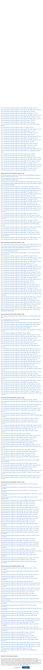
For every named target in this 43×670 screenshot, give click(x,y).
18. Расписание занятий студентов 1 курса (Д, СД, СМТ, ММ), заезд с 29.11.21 (21, 361)
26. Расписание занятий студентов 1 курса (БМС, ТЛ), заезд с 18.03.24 (19, 230)
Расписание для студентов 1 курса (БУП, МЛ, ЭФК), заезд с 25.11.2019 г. (20, 507)
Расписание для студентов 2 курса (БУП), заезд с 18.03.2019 (17, 581)
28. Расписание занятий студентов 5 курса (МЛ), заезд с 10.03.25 (18, 155)
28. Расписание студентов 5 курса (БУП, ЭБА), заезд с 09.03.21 (18, 442)
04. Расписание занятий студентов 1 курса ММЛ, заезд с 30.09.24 (18, 111)
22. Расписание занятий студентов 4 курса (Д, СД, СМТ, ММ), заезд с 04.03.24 (21, 222)
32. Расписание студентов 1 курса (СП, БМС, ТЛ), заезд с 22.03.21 (18, 453)
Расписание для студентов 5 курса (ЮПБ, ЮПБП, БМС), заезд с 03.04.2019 (21, 642)
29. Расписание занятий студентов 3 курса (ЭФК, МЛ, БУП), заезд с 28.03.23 (21, 304)
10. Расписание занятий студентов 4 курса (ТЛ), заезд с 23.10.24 (18, 122)
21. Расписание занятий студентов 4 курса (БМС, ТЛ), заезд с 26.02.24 (19, 220)
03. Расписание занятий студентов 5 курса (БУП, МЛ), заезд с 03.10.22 (19, 256)
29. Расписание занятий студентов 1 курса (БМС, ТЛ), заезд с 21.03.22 (19, 382)
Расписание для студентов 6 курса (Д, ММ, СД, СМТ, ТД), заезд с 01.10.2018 (21, 644)
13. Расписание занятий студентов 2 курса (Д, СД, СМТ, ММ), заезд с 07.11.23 (21, 129)
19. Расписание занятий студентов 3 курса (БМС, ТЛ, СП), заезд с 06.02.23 (21, 284)
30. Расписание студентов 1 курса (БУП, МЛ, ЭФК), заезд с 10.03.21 (19, 449)
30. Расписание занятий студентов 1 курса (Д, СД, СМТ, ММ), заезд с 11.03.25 (21, 159)
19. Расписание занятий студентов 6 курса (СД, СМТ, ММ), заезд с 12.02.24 (21, 215)
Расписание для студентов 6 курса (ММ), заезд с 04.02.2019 (17, 648)
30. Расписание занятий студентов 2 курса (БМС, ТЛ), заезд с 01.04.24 (19, 239)
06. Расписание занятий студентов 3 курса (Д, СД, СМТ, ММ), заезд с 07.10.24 (21, 115)
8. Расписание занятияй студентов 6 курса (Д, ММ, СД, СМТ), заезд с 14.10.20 (21, 475)
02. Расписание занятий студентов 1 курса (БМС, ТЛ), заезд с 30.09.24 (19, 108)
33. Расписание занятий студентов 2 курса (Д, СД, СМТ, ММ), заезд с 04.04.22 (21, 389)
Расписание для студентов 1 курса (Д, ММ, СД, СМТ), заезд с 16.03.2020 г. (20, 511)
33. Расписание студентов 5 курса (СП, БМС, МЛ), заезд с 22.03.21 (18, 455)
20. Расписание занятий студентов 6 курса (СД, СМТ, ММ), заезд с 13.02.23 (21, 286)
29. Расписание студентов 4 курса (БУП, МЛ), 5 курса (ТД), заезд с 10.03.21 (21, 444)
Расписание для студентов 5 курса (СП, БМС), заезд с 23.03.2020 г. (19, 559)
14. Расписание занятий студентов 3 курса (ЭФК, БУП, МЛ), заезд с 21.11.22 (21, 275)
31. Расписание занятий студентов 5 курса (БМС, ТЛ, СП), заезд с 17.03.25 (21, 161)
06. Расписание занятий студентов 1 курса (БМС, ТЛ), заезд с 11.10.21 (19, 338)
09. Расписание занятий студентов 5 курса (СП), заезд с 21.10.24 (18, 120)
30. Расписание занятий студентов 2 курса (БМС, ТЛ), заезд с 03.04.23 (19, 305)
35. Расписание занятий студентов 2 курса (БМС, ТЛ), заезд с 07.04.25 (19, 168)
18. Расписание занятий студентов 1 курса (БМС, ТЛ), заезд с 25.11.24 (19, 138)
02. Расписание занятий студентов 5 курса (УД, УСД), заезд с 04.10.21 (19, 326)
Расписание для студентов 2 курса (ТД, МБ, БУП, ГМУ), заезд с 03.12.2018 (20, 590)
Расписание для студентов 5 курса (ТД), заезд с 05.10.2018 (17, 634)
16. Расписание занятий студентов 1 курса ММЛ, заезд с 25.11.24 (18, 134)
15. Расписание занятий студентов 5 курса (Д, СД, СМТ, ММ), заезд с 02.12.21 (21, 356)
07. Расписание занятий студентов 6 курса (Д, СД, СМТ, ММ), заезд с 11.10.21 (21, 340)
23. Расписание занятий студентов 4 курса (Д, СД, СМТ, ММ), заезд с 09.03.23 (21, 291)
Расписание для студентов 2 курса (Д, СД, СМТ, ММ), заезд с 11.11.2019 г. (20, 518)
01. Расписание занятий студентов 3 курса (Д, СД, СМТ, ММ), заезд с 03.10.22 (21, 244)
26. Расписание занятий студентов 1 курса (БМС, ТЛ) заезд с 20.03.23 (19, 298)
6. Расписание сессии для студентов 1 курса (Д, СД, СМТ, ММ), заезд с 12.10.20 (22, 470)
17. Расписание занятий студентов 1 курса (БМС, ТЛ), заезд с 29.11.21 (19, 359)
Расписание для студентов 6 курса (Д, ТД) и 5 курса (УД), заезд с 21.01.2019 (21, 646)
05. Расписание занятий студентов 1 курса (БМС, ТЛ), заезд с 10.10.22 (19, 259)
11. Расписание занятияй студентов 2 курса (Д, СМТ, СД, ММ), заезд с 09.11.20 (22, 404)
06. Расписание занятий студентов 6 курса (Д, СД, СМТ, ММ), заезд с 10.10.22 (21, 261)
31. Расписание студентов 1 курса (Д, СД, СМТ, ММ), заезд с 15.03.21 (19, 451)
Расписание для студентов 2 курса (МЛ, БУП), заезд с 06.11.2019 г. (18, 520)
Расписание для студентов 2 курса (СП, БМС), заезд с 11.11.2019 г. (19, 521)
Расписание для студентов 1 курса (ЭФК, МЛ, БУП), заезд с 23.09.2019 (19, 516)
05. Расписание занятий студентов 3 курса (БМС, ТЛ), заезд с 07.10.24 (19, 113)
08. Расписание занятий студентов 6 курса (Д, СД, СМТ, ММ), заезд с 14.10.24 (21, 118)
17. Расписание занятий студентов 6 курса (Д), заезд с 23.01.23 (18, 281)
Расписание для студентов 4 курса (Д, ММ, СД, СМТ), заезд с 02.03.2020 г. (20, 542)
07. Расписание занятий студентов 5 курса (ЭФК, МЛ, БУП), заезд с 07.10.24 (21, 116)
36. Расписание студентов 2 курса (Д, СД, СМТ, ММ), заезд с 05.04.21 (19, 463)
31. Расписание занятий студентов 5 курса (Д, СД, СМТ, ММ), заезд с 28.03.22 (21, 385)
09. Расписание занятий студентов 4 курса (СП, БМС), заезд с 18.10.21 (20, 343)
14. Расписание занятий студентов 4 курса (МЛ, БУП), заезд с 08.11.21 (19, 354)
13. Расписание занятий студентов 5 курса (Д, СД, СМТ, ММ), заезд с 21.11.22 (21, 273)
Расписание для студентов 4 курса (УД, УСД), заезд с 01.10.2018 (18, 622)
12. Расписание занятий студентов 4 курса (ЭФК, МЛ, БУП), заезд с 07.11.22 (21, 272)
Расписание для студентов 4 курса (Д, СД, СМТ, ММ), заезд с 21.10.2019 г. (20, 544)
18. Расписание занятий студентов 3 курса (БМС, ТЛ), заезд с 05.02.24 (19, 213)
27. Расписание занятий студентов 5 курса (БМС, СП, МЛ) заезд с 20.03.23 (21, 300)
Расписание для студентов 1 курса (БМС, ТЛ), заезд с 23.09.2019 (18, 505)
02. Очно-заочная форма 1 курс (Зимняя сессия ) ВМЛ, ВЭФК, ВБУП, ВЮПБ (21, 324)
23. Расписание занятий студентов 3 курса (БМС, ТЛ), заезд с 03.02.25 (19, 145)
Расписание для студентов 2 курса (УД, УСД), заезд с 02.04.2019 (18, 591)
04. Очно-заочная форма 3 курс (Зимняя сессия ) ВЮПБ (16, 333)
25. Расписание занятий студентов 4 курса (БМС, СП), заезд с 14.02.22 (20, 373)
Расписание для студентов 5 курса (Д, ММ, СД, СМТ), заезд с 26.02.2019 (20, 627)
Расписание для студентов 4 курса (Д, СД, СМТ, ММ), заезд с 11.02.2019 (20, 611)
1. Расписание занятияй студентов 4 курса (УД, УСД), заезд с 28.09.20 (19, 399)
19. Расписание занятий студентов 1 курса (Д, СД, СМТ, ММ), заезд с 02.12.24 (21, 139)
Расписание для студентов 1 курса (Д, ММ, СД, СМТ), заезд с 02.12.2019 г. (20, 509)
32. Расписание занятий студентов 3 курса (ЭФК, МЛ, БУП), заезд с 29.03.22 (21, 387)
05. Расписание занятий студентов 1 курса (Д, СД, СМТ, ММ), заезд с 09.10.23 (21, 190)
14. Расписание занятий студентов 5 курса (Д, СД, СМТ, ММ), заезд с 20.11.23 (21, 206)
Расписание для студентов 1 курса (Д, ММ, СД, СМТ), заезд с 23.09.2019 (20, 512)
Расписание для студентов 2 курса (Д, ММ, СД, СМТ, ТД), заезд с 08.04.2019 (21, 583)
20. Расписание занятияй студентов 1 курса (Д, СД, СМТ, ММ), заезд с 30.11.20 (22, 427)
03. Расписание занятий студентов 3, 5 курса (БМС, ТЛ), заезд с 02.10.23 (20, 186)
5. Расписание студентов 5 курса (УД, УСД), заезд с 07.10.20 (17, 468)
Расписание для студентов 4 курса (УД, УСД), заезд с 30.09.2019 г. (18, 552)
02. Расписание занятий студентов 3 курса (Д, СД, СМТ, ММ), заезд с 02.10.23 (21, 181)
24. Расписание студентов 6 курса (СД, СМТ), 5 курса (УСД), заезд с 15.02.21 (21, 435)
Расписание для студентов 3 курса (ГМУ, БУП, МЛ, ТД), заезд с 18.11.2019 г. (21, 526)
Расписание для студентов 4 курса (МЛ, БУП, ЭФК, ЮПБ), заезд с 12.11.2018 (21, 618)
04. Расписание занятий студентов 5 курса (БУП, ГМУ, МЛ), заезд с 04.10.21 (21, 334)
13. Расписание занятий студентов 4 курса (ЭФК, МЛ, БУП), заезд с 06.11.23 (21, 204)
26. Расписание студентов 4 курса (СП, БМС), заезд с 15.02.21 (17, 439)
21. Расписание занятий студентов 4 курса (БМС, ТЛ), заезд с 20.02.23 (19, 288)
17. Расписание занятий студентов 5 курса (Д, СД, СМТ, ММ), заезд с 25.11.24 (21, 136)
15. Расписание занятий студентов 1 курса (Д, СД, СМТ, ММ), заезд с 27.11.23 (21, 208)
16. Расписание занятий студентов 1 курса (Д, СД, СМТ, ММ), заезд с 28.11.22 (21, 279)
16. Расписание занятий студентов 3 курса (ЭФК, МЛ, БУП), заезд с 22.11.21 (21, 357)
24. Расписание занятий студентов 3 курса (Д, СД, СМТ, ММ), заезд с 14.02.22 (21, 371)
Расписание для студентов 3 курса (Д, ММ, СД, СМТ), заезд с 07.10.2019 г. (20, 528)
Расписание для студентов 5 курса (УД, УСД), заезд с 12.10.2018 (18, 635)
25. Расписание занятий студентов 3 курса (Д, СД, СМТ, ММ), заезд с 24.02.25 (21, 148)
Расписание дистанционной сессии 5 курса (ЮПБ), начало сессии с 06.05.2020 (22, 500)
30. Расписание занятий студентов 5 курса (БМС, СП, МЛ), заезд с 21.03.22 (21, 384)
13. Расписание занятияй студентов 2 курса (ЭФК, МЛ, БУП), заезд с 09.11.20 (21, 408)
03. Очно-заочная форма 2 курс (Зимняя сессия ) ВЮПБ (16, 327)
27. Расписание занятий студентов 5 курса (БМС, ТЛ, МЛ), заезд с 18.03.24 (21, 232)
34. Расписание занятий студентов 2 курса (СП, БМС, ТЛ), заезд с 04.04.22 (21, 391)
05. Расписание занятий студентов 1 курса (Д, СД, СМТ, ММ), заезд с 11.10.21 (21, 336)
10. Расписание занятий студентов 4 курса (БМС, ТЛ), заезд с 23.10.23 (19, 199)
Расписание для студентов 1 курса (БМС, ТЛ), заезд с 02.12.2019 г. (18, 502)
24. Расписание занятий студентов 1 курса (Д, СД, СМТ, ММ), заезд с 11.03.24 (21, 227)
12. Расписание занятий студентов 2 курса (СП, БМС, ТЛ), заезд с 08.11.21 (21, 350)
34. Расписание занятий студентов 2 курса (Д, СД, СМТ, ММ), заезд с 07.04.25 (21, 166)
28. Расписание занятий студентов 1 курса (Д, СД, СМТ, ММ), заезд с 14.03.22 (21, 380)
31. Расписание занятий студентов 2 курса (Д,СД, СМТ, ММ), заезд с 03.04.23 (21, 307)
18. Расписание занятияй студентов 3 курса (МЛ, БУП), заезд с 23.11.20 (20, 420)
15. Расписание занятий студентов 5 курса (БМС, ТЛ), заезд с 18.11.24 (19, 132)
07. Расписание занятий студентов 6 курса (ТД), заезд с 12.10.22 (18, 263)
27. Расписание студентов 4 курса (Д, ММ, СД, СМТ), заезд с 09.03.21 (19, 441)
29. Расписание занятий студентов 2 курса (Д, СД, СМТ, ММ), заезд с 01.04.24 (21, 237)
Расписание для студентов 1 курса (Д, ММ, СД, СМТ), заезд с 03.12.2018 (20, 574)
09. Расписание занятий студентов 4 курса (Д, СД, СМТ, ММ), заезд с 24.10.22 (21, 266)
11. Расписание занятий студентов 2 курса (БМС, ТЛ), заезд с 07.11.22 (19, 270)
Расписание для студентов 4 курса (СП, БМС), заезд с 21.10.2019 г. (19, 549)
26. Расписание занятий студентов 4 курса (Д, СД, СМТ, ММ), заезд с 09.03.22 (21, 375)
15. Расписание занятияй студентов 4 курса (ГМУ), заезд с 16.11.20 (19, 413)
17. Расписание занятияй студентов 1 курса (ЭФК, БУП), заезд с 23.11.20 (20, 418)
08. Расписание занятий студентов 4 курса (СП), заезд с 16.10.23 (18, 195)
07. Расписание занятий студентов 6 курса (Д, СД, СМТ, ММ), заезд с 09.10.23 (21, 194)
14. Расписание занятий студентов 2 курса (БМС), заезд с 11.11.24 (18, 130)
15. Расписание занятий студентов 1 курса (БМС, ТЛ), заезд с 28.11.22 (19, 277)
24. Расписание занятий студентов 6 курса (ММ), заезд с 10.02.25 (18, 147)
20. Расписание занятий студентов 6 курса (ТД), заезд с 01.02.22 (18, 364)
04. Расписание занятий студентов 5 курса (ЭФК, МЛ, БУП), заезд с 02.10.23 (21, 188)
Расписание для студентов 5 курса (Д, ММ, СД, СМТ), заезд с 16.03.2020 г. (20, 557)
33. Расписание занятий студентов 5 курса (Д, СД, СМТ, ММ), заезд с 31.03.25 (21, 164)
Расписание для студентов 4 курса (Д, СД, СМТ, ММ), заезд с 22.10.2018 (20, 613)
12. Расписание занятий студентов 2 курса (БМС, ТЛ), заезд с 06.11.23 (19, 202)
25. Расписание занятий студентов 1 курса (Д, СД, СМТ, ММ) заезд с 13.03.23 (21, 296)
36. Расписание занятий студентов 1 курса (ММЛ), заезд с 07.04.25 (19, 170)
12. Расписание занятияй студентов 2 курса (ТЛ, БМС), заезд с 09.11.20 (20, 406)
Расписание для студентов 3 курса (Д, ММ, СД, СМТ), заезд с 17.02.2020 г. (20, 530)
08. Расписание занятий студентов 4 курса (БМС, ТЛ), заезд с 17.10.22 (19, 264)
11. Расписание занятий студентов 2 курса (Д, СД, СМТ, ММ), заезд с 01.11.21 (21, 348)
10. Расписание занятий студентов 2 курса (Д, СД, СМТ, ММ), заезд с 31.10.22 (21, 268)
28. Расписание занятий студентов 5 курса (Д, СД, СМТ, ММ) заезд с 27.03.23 (21, 302)
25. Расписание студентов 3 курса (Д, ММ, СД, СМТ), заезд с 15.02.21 (19, 437)
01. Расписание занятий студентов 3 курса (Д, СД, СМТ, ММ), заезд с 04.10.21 (21, 322)
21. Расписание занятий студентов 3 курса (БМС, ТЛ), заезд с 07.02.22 (19, 366)
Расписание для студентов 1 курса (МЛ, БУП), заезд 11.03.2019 (18, 576)
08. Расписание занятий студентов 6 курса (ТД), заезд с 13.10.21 (18, 342)
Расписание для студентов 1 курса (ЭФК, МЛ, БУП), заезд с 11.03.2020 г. (20, 514)
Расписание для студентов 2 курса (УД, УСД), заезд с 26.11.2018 (18, 593)
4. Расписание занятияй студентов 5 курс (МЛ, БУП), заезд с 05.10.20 (19, 466)
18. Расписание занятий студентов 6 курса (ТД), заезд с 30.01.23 (18, 282)
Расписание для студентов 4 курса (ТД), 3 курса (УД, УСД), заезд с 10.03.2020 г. (22, 551)
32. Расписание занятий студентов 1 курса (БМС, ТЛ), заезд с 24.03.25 (19, 162)
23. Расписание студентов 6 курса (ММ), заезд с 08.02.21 (16, 433)
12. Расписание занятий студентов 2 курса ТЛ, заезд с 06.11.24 (18, 127)
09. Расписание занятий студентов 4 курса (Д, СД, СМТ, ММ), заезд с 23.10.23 (21, 197)
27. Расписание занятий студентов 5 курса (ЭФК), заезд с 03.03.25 (18, 153)
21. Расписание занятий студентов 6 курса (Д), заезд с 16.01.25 (18, 141)
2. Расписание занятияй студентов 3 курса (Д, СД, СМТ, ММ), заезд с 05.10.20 (21, 425)
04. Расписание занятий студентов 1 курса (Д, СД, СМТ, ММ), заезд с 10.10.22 (21, 257)
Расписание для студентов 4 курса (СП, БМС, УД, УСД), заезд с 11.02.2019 (20, 620)
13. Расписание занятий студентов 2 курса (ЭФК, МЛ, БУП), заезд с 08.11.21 (21, 352)
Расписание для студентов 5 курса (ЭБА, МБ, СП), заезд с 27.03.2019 (19, 637)
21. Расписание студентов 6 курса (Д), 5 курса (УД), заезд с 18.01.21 (19, 428)
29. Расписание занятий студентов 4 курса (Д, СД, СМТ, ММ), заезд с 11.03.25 (21, 157)
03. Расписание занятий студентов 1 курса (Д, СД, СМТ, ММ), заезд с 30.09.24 (21, 109)
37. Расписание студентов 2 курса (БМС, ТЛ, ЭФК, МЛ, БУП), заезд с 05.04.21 (21, 465)
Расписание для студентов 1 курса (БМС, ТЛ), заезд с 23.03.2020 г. (18, 503)
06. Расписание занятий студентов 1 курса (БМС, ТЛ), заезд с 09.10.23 (19, 192)
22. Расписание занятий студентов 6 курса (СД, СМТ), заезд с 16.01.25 (20, 143)
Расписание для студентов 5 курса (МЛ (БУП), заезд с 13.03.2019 (18, 632)
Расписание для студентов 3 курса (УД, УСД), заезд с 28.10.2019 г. (18, 538)
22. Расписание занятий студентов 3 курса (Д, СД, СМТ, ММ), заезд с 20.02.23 (21, 290)
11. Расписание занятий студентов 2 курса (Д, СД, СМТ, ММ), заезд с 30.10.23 (21, 201)
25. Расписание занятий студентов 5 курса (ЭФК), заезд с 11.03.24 (18, 228)
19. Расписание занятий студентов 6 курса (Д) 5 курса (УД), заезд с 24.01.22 (21, 363)
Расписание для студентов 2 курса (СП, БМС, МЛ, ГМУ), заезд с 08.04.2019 (21, 588)
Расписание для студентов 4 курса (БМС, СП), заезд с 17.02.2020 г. (19, 540)
